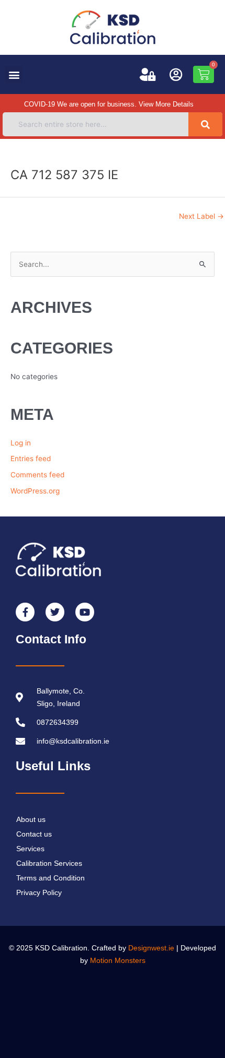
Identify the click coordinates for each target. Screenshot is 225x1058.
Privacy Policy (39, 892)
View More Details (166, 104)
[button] (13, 74)
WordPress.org (35, 491)
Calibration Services (49, 863)
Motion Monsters (117, 960)
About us (31, 819)
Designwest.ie (151, 948)
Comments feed (37, 475)
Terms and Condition (50, 878)
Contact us (34, 834)
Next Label (201, 216)
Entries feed (30, 458)
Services (30, 848)
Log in (20, 443)
